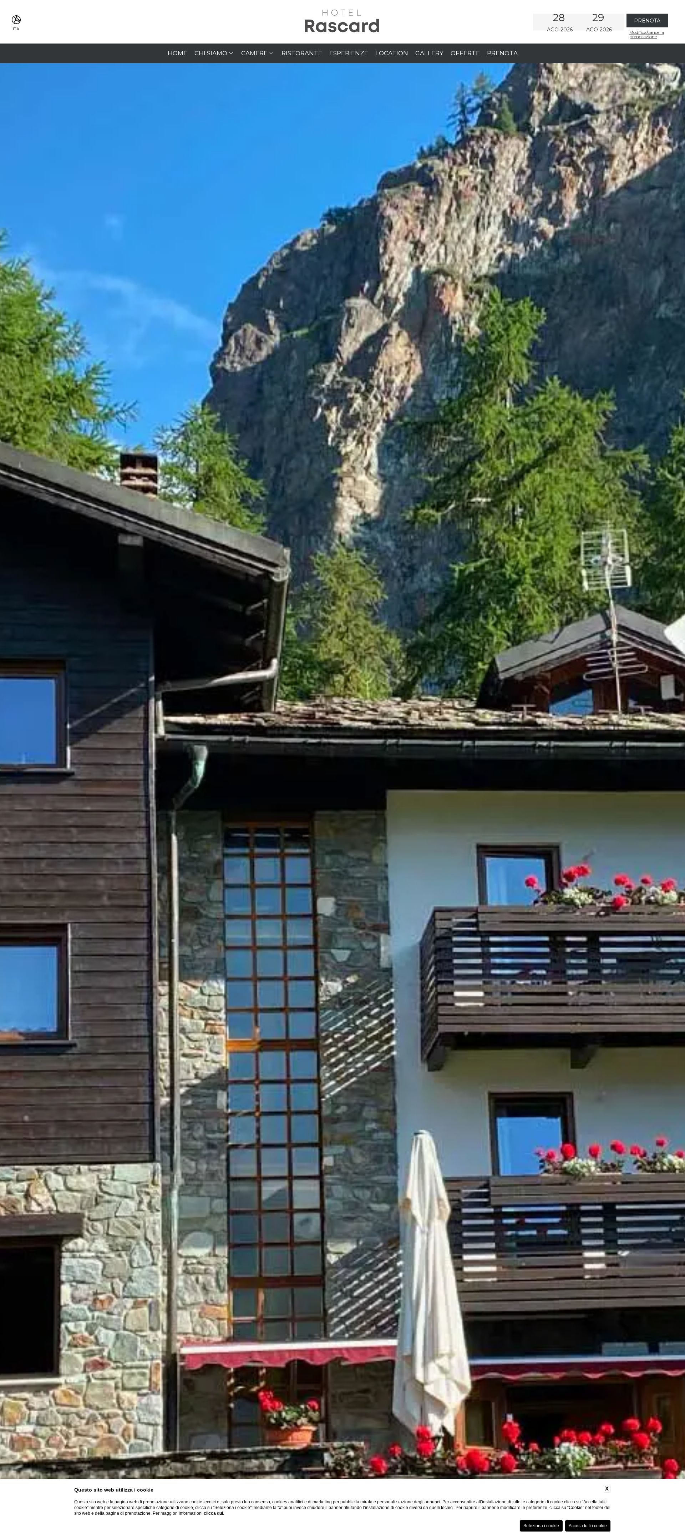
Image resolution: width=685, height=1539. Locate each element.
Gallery (429, 53)
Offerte (465, 53)
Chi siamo (210, 53)
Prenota (502, 53)
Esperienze (348, 53)
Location (391, 53)
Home (177, 53)
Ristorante (301, 53)
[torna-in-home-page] (342, 22)
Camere (254, 53)
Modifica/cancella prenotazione (646, 34)
